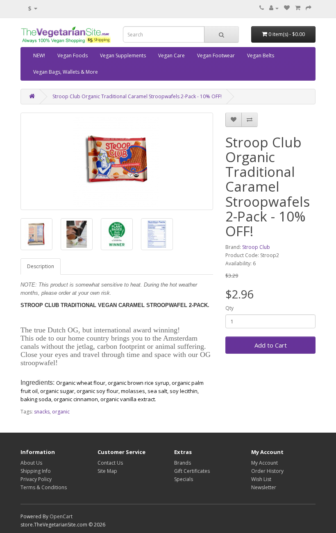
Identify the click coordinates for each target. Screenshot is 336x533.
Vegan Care (171, 55)
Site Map (107, 471)
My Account (264, 462)
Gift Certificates (192, 471)
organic (61, 411)
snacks (42, 411)
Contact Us (110, 462)
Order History (267, 471)
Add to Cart (270, 345)
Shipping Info (35, 471)
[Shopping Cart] (297, 8)
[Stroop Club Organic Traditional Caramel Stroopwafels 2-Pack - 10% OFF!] (116, 161)
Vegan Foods (72, 55)
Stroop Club (256, 247)
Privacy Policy (36, 479)
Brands (182, 462)
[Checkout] (308, 8)
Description (40, 266)
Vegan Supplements (123, 55)
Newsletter (263, 487)
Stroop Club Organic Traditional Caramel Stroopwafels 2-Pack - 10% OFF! (137, 96)
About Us (31, 462)
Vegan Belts (260, 55)
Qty (229, 308)
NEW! (39, 55)
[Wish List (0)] (287, 8)
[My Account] (274, 8)
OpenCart (61, 516)
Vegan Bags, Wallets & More (65, 71)
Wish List (261, 479)
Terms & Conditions (43, 487)
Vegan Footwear (216, 55)
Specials (183, 479)
